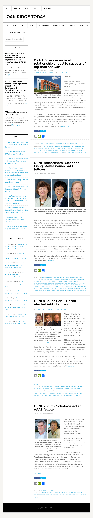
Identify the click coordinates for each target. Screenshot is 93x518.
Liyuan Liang (44, 286)
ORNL (49, 290)
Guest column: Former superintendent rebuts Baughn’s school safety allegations (16, 246)
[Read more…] (65, 126)
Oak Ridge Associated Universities (62, 143)
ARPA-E (46, 281)
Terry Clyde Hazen (60, 392)
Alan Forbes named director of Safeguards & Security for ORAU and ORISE (16, 189)
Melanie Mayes (64, 286)
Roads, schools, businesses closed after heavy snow (16, 307)
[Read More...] (12, 75)
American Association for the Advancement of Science (70, 146)
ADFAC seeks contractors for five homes (16, 113)
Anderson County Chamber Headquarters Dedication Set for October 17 (16, 219)
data (69, 150)
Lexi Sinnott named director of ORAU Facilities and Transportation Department (16, 144)
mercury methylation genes (77, 286)
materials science (54, 286)
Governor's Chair (39, 390)
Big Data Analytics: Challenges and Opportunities (70, 148)
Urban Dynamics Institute (78, 152)
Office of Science (78, 390)
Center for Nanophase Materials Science (61, 281)
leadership (37, 286)
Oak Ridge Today (26, 16)
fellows (83, 494)
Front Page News (46, 143)
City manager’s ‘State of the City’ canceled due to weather (14, 265)
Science (73, 383)
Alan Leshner (49, 146)
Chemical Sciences (58, 283)
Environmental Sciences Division (73, 285)
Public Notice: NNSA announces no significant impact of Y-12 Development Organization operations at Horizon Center (16, 87)
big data (52, 148)
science (54, 290)
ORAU (61, 152)
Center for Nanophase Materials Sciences (51, 494)
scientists (67, 152)
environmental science (56, 285)
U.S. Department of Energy (75, 277)
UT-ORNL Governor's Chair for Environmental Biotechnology (62, 395)
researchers (56, 496)
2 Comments (59, 415)
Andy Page (37, 148)
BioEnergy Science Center (52, 388)
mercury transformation (41, 288)
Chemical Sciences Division (72, 283)
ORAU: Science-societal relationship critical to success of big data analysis (60, 63)
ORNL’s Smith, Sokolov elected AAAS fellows (58, 407)
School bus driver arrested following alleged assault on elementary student (15, 323)
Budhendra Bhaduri (40, 150)
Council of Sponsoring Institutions (56, 150)
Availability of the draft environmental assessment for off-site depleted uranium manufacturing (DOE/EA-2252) (16, 58)
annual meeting (45, 148)
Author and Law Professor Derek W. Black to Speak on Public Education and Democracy (16, 210)
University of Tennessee (79, 290)
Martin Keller (49, 390)
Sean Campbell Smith (67, 496)
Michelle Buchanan (56, 288)
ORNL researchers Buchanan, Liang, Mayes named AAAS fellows (57, 166)
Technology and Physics (64, 290)
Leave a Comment (62, 72)
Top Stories (63, 277)
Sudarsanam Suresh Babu (46, 392)
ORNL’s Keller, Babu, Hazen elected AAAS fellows (55, 302)
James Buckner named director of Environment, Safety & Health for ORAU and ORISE (16, 161)
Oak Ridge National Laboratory (51, 152)
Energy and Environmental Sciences (71, 388)
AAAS (43, 146)
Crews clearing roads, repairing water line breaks (16, 284)
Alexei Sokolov (49, 492)
